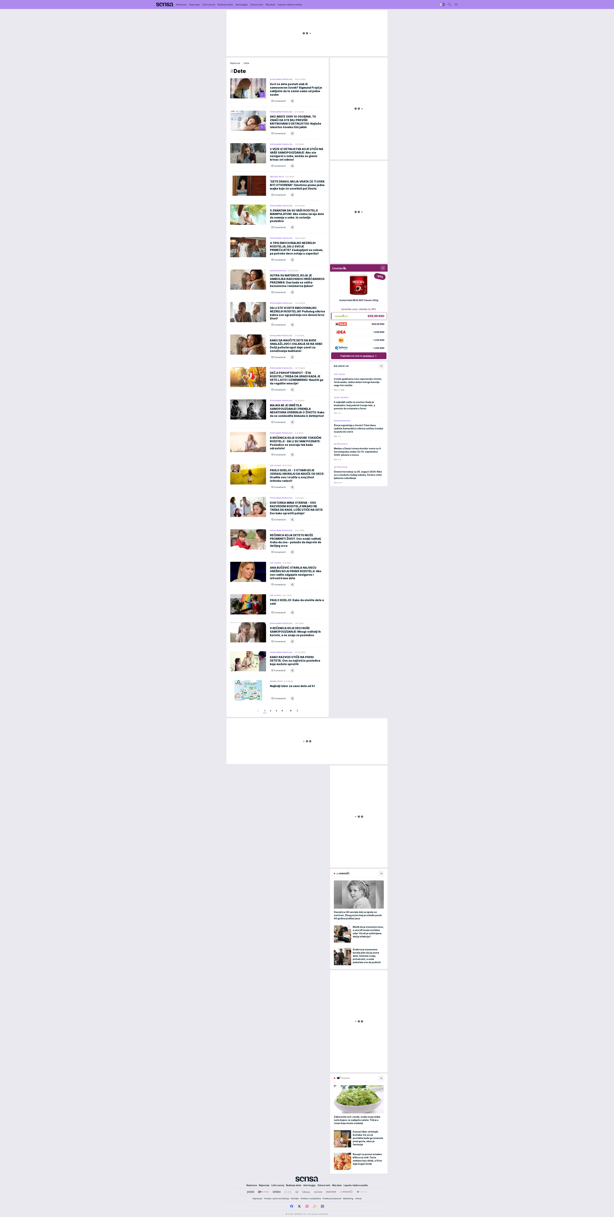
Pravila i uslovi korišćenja (276, 1198)
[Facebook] (291, 1206)
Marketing (348, 1198)
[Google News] (322, 1206)
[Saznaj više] (381, 873)
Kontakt (295, 1198)
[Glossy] (306, 1192)
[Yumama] (346, 1192)
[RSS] (314, 1206)
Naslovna (235, 63)
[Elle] (287, 1192)
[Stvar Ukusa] (361, 1192)
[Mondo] (263, 1192)
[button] (278, 100)
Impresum (257, 1198)
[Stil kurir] (296, 1192)
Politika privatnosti (332, 1198)
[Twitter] (299, 1206)
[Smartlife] (331, 1192)
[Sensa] (164, 4)
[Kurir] (250, 1192)
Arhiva (358, 1198)
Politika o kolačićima (311, 1198)
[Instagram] (307, 1206)
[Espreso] (277, 1192)
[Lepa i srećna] (318, 1192)
